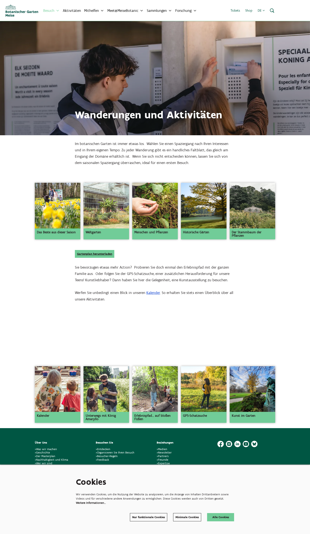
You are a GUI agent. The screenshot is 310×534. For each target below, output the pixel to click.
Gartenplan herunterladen (94, 254)
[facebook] (220, 444)
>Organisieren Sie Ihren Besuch (115, 452)
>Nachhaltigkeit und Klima (51, 460)
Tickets (235, 10)
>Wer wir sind (43, 463)
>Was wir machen (46, 449)
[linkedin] (237, 444)
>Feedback (102, 460)
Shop (248, 10)
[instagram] (229, 444)
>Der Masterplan (45, 456)
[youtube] (246, 444)
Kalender (153, 292)
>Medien (162, 449)
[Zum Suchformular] (272, 10)
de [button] (260, 10)
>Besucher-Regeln (107, 456)
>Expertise (163, 463)
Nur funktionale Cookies (148, 517)
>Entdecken (103, 449)
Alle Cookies (220, 517)
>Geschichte (42, 452)
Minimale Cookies (187, 517)
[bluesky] (254, 444)
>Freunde (162, 460)
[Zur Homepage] (21, 10)
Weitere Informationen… (91, 503)
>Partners (163, 456)
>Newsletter (164, 452)
